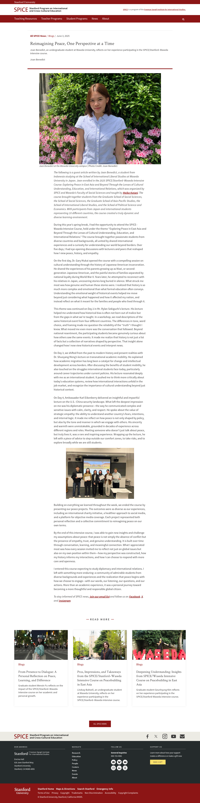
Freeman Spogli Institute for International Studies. (165, 9)
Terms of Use (44, 792)
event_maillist (182, 736)
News (95, 18)
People (75, 763)
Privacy (55, 792)
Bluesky (119, 762)
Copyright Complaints (128, 792)
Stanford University (24, 2)
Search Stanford (85, 788)
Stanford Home (46, 788)
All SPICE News (38, 35)
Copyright (64, 792)
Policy (74, 760)
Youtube (125, 762)
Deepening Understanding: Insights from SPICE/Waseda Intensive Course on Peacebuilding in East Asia (159, 668)
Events (75, 774)
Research (76, 753)
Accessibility (110, 792)
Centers (75, 767)
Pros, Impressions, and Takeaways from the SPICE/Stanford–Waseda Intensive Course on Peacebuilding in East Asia (100, 668)
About (105, 18)
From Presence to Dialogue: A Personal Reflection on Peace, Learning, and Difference (41, 668)
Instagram (113, 768)
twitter (156, 736)
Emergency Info (105, 788)
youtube (173, 736)
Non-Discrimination (94, 792)
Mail (113, 762)
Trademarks (77, 792)
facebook (147, 736)
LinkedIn (119, 768)
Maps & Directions (65, 788)
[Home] (40, 9)
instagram (164, 736)
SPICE (125, 9)
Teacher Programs (51, 18)
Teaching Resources (25, 18)
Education (76, 756)
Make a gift (157, 762)
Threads (125, 768)
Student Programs (76, 18)
